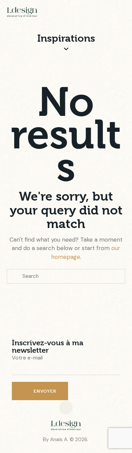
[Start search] (15, 276)
